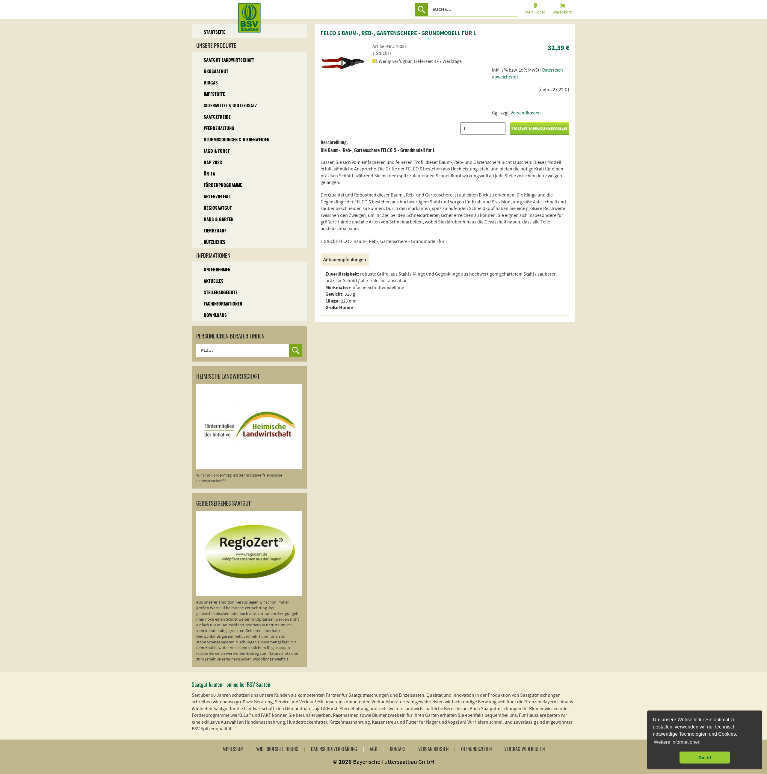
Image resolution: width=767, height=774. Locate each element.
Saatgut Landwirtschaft (229, 60)
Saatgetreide (217, 117)
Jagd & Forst (217, 151)
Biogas (211, 83)
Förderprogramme (223, 185)
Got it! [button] (704, 757)
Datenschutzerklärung (334, 749)
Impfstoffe (214, 94)
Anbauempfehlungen (344, 260)
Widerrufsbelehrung (277, 749)
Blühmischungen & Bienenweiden (236, 140)
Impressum (232, 749)
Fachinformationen (223, 304)
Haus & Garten (218, 219)
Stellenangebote (221, 293)
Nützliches (214, 242)
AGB (373, 749)
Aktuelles (214, 281)
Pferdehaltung (219, 128)
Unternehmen (217, 270)
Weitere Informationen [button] (677, 742)
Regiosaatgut (218, 208)
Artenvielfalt (217, 197)
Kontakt (398, 749)
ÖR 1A (209, 174)
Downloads (215, 315)
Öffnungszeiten (476, 749)
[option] (343, 62)
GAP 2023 (213, 163)
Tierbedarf (215, 231)
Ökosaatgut (216, 71)
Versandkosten (526, 113)
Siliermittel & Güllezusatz (230, 106)
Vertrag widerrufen (524, 749)
